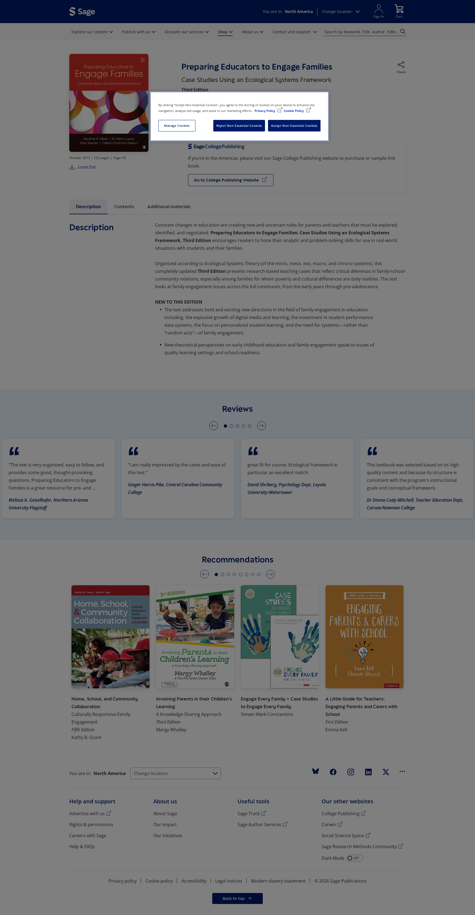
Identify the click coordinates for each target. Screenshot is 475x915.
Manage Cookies (177, 125)
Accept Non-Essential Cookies (294, 125)
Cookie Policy (294, 111)
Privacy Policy (265, 111)
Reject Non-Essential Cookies (239, 125)
